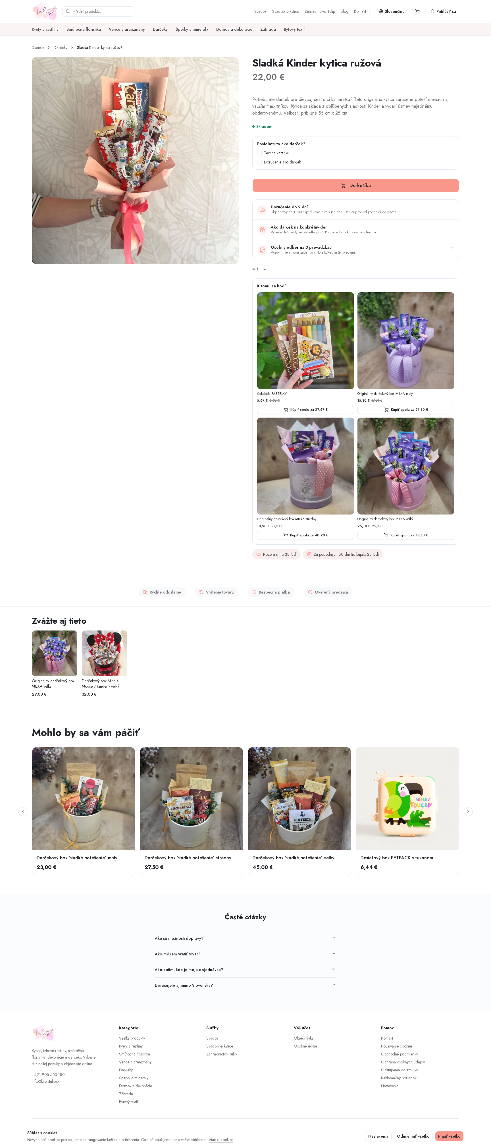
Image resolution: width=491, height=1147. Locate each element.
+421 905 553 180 (48, 1074)
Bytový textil (294, 29)
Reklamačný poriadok (399, 1078)
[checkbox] (259, 153)
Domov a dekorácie (234, 29)
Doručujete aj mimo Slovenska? (184, 985)
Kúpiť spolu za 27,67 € (309, 409)
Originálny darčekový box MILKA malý (385, 393)
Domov (38, 47)
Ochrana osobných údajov (403, 1062)
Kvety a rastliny (45, 29)
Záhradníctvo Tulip (320, 11)
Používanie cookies (396, 1046)
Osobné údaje (305, 1046)
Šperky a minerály (192, 29)
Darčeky (160, 29)
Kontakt (360, 11)
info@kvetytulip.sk (45, 1081)
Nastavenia (390, 1086)
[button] (417, 11)
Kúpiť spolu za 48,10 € (409, 535)
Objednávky (303, 1038)
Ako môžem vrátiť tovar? (177, 954)
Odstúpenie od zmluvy (399, 1070)
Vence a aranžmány (127, 29)
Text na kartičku (276, 153)
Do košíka (360, 185)
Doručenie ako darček (282, 162)
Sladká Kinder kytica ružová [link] (99, 47)
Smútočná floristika (83, 29)
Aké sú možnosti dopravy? (179, 938)
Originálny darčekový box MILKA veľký (385, 519)
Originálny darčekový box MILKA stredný (286, 519)
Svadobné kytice (285, 11)
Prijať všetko (449, 1136)
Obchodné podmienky (399, 1054)
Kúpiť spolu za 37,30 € (409, 409)
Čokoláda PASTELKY (272, 393)
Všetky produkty (132, 1038)
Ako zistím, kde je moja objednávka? (189, 969)
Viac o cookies (221, 1139)
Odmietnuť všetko (413, 1136)
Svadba (260, 11)
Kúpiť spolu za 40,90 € (309, 535)
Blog (344, 11)
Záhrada (268, 29)
